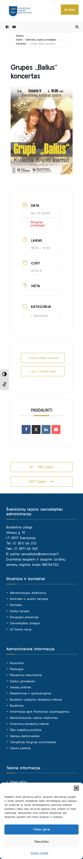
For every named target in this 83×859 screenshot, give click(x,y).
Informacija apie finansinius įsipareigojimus (39, 711)
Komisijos (16, 605)
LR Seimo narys (20, 629)
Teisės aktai (18, 781)
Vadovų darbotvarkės (25, 736)
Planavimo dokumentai (26, 675)
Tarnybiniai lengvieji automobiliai (33, 742)
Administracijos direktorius (28, 593)
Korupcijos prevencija (24, 617)
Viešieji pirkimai (20, 687)
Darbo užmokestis (22, 681)
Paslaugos (16, 669)
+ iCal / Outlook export (42, 371)
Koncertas (21, 43)
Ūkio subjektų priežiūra (25, 730)
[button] (76, 788)
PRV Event (46, 467)
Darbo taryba (19, 611)
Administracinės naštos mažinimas (34, 718)
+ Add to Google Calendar (42, 357)
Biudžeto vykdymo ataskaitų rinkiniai (36, 699)
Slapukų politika (39, 852)
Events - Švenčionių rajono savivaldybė (36, 39)
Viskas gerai (41, 829)
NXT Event (37, 481)
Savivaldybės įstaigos (25, 623)
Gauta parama (20, 748)
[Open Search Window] (76, 27)
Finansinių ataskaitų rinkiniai (29, 724)
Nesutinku (42, 841)
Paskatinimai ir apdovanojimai (30, 693)
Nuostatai (17, 663)
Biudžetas (17, 705)
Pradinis (20, 36)
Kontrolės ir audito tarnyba (29, 599)
